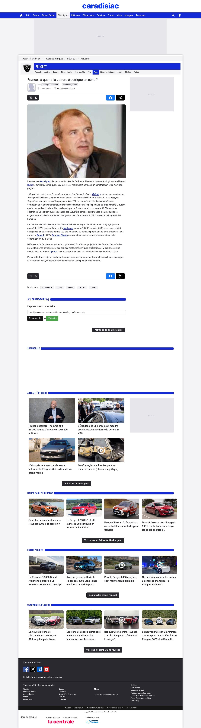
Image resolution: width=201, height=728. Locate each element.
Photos (128, 72)
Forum (111, 15)
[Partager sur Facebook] (111, 97)
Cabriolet (62, 692)
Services (101, 15)
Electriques (63, 15)
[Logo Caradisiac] (100, 11)
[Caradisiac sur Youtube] (46, 670)
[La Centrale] (61, 724)
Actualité (85, 58)
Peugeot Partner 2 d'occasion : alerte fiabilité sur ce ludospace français (121, 526)
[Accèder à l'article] (52, 410)
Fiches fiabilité (66, 72)
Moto (119, 15)
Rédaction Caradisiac (95, 708)
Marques (129, 15)
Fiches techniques (107, 72)
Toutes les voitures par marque (106, 694)
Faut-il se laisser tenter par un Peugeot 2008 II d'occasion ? (45, 522)
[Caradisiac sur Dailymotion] (40, 670)
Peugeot (41, 66)
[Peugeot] (27, 72)
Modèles (47, 72)
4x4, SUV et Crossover (67, 694)
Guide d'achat (48, 15)
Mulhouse (68, 228)
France (59, 287)
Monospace (27, 699)
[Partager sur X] (121, 97)
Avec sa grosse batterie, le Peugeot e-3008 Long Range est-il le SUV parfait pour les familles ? (81, 581)
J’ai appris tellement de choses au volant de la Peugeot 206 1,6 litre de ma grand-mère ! (50, 469)
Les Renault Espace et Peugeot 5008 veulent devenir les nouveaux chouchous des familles (83, 635)
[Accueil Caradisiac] (21, 15)
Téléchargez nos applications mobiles (44, 677)
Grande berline (28, 694)
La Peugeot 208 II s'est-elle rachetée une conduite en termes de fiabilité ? (81, 524)
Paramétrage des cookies (141, 698)
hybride (53, 251)
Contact (68, 708)
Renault (40, 235)
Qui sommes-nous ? (115, 708)
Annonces (140, 15)
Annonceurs (79, 708)
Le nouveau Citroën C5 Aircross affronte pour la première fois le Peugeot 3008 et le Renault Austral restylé (159, 635)
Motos (96, 689)
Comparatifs (80, 72)
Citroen (93, 287)
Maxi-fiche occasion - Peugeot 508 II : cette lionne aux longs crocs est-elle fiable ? (158, 526)
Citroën (64, 235)
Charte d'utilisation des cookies (143, 695)
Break (25, 697)
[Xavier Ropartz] (31, 91)
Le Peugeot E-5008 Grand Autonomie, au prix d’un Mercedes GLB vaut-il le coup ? (45, 581)
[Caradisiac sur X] (33, 670)
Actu (28, 15)
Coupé (61, 689)
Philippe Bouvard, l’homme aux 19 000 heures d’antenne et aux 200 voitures (48, 429)
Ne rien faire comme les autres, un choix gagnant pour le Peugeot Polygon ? (159, 581)
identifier (66, 312)
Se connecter (35, 318)
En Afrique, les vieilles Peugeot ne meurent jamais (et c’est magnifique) (98, 467)
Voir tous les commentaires (108, 330)
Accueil (38, 72)
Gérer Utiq (135, 701)
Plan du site (135, 688)
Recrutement (131, 708)
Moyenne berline (29, 692)
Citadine (26, 689)
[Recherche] (173, 15)
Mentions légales (137, 690)
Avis (89, 72)
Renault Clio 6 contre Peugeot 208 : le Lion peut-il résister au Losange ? (120, 635)
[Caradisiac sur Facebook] (26, 670)
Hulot (30, 185)
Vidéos (136, 72)
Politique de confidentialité (141, 693)
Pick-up (62, 697)
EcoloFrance (47, 287)
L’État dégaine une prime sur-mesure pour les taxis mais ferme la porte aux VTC (98, 429)
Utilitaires (75, 15)
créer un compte (78, 312)
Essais (36, 15)
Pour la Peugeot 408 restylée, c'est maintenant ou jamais (120, 579)
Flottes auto (88, 15)
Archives (134, 685)
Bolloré (95, 194)
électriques (45, 181)
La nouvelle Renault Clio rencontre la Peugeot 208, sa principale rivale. (43, 635)
